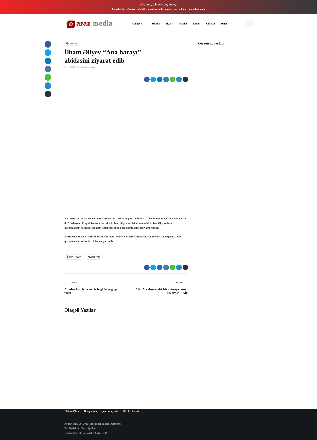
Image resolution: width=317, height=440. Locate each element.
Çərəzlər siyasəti (109, 411)
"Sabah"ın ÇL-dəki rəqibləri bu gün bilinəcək (210, 156)
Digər (224, 23)
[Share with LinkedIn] (159, 79)
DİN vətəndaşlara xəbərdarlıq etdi (238, 114)
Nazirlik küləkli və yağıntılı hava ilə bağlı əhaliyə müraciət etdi (239, 196)
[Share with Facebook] (147, 79)
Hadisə (183, 23)
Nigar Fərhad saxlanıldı (236, 154)
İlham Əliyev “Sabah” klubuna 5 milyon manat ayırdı (239, 75)
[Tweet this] (153, 79)
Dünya (156, 23)
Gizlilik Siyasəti (131, 411)
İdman (196, 23)
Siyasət (169, 23)
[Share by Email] (185, 79)
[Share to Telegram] (179, 79)
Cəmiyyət (137, 23)
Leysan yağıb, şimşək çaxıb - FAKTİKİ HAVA (210, 116)
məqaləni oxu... (197, 9)
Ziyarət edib (94, 256)
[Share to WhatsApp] (172, 79)
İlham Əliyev (74, 256)
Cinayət (210, 23)
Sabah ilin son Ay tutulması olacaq (209, 74)
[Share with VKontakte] (166, 79)
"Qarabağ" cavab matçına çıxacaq (209, 194)
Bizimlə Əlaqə (71, 411)
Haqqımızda (90, 411)
